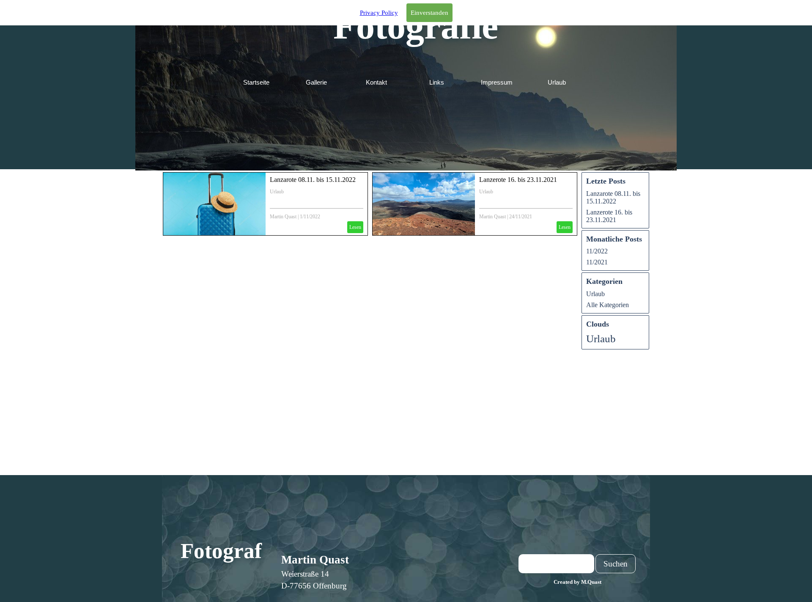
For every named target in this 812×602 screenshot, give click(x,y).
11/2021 (597, 262)
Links (436, 82)
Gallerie (316, 82)
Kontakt (376, 82)
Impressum (497, 82)
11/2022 (597, 251)
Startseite (256, 82)
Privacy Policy (379, 12)
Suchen (616, 563)
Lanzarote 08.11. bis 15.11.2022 (313, 179)
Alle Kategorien (607, 304)
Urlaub (557, 82)
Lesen (355, 227)
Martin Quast (283, 217)
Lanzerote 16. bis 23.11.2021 (518, 179)
